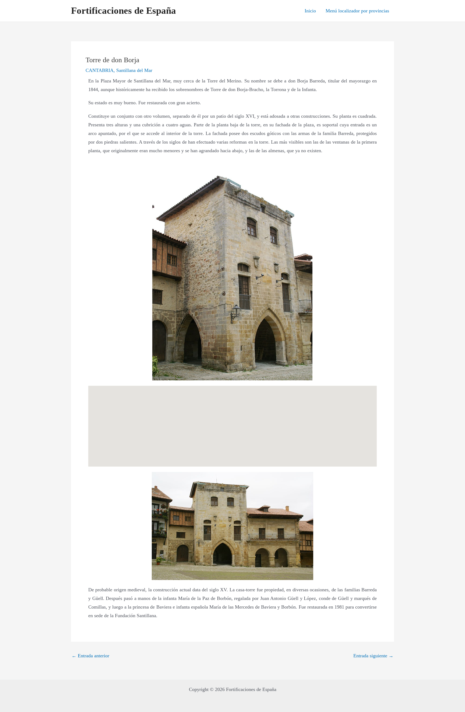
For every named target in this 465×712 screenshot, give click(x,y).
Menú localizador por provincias (357, 10)
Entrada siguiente (373, 655)
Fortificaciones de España (123, 10)
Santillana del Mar (134, 70)
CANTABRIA (100, 70)
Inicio (310, 10)
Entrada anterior (90, 655)
